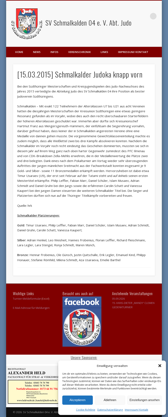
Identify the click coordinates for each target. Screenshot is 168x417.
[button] (160, 366)
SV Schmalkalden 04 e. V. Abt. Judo (88, 22)
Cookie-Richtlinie (85, 409)
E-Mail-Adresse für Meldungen (31, 308)
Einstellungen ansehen (144, 400)
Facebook (145, 16)
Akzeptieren (77, 400)
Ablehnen (110, 400)
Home (19, 52)
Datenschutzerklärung (110, 409)
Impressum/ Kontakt (136, 409)
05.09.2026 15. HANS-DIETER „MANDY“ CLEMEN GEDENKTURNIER (133, 303)
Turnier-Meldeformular (27, 298)
